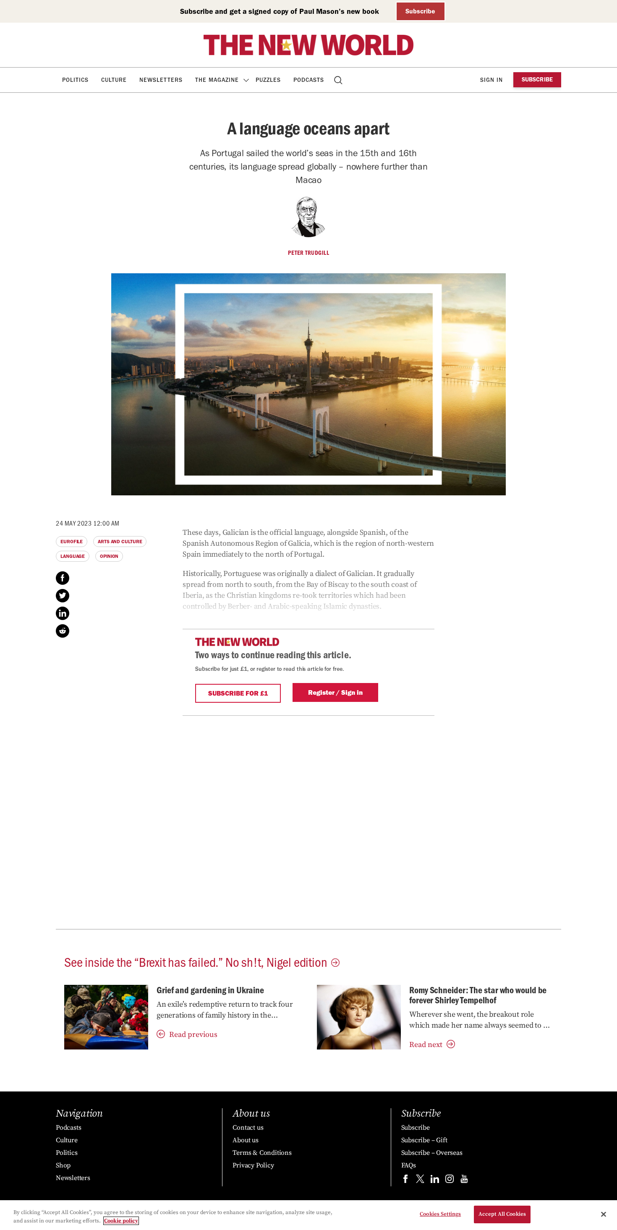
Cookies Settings (440, 1214)
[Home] (308, 44)
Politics (75, 80)
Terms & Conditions (262, 1153)
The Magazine (217, 80)
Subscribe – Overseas (432, 1153)
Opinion (109, 556)
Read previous (193, 1034)
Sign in (491, 80)
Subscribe (420, 11)
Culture (114, 80)
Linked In (62, 613)
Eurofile (71, 541)
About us (245, 1140)
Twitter (62, 595)
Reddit (62, 631)
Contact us (248, 1127)
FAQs (408, 1165)
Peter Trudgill (308, 252)
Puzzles (268, 80)
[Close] (603, 1214)
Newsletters (161, 80)
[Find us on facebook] (405, 1181)
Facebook (62, 578)
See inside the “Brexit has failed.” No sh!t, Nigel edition (195, 961)
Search (339, 80)
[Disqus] (308, 821)
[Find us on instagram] (449, 1181)
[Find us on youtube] (464, 1181)
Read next (425, 1044)
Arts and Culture (120, 541)
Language (72, 556)
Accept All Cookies (502, 1214)
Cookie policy (121, 1220)
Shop (63, 1165)
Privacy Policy (253, 1165)
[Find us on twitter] (420, 1181)
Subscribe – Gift (424, 1140)
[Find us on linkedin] (435, 1181)
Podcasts (308, 80)
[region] (308, 1215)
